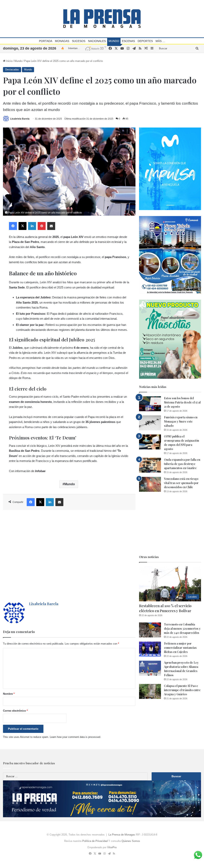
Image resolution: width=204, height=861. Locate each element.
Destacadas (12, 69)
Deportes (145, 41)
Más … (160, 41)
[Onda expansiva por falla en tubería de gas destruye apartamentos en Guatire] (150, 465)
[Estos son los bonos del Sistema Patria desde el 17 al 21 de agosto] (150, 403)
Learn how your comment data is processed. (75, 736)
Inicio (8, 60)
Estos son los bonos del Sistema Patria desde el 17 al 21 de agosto (182, 402)
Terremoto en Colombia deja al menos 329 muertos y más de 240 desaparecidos (182, 628)
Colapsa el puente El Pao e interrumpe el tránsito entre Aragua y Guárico (182, 690)
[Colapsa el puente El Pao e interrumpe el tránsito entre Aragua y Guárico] (150, 691)
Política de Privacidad (95, 841)
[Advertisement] (69, 555)
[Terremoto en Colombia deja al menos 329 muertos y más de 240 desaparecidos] (150, 629)
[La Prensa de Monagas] (102, 18)
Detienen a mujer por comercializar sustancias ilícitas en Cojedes (180, 648)
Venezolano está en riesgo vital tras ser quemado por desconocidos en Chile (181, 483)
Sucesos (78, 41)
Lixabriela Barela (19, 118)
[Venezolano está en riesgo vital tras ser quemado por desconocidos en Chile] (150, 484)
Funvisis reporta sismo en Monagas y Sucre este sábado (180, 421)
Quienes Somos (131, 841)
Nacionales (97, 41)
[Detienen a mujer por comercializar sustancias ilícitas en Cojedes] (150, 649)
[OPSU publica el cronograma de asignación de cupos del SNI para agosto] (150, 441)
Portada (45, 41)
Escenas (128, 41)
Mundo (114, 41)
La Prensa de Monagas (121, 834)
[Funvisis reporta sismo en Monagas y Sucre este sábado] (150, 422)
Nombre (9, 693)
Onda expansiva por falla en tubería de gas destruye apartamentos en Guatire (182, 464)
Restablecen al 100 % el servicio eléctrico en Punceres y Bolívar (165, 608)
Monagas (62, 41)
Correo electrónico (15, 710)
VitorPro (112, 847)
